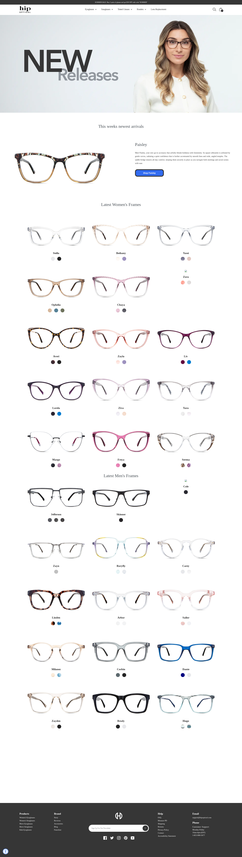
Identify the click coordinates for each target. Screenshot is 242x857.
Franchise (57, 830)
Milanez (56, 669)
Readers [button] (140, 9)
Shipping (161, 824)
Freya (121, 459)
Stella (56, 253)
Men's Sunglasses (26, 827)
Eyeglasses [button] (90, 9)
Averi (56, 356)
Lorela (56, 408)
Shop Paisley (149, 173)
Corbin (121, 669)
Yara (186, 408)
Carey (185, 565)
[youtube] (132, 837)
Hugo (186, 720)
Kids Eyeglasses (25, 830)
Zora (186, 276)
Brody (121, 720)
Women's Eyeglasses (27, 818)
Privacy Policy (163, 830)
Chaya (121, 304)
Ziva (121, 408)
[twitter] (112, 837)
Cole (186, 486)
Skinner (121, 514)
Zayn (56, 565)
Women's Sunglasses (27, 821)
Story (56, 818)
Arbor (121, 617)
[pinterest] (125, 837)
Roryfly (121, 565)
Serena (186, 459)
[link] (53, 259)
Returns (161, 827)
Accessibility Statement (167, 836)
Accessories (58, 824)
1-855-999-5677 (198, 835)
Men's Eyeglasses (26, 824)
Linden (56, 617)
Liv (186, 356)
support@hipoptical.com (201, 818)
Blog (56, 827)
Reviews (57, 821)
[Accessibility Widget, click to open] (5, 851)
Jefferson (56, 514)
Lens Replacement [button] (158, 9)
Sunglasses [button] (106, 9)
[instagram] (119, 837)
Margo (56, 459)
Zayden (56, 720)
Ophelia (56, 304)
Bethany (121, 253)
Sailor (185, 617)
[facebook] (105, 837)
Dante (185, 669)
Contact (161, 833)
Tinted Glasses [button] (124, 9)
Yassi (186, 253)
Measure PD (162, 821)
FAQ (159, 818)
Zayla (121, 356)
